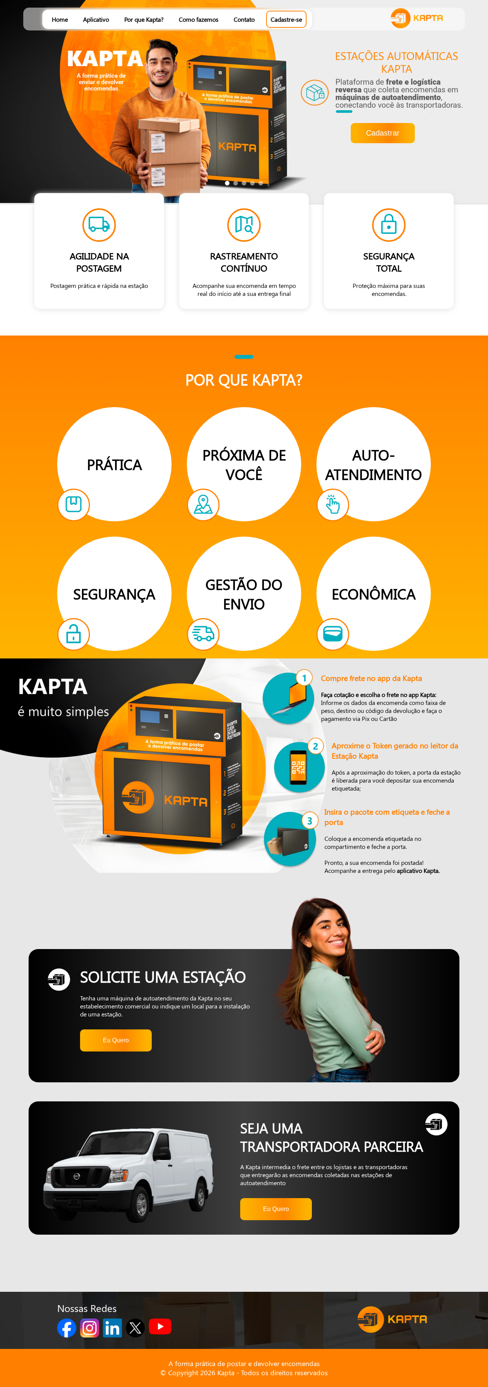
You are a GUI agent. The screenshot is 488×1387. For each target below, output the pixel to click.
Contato (244, 19)
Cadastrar (383, 133)
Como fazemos (198, 19)
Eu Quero (116, 1040)
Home (60, 19)
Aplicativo (96, 19)
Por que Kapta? (144, 19)
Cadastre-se (286, 19)
